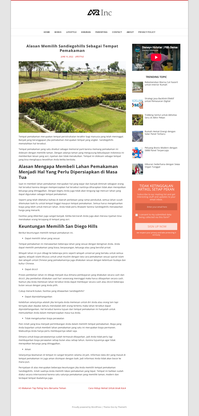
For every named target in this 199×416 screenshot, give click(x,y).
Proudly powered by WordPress (86, 407)
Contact (117, 32)
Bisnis (58, 32)
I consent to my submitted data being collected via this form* (155, 216)
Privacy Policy (146, 32)
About (130, 32)
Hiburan (86, 32)
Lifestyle (71, 32)
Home (47, 32)
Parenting (101, 32)
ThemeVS (122, 407)
